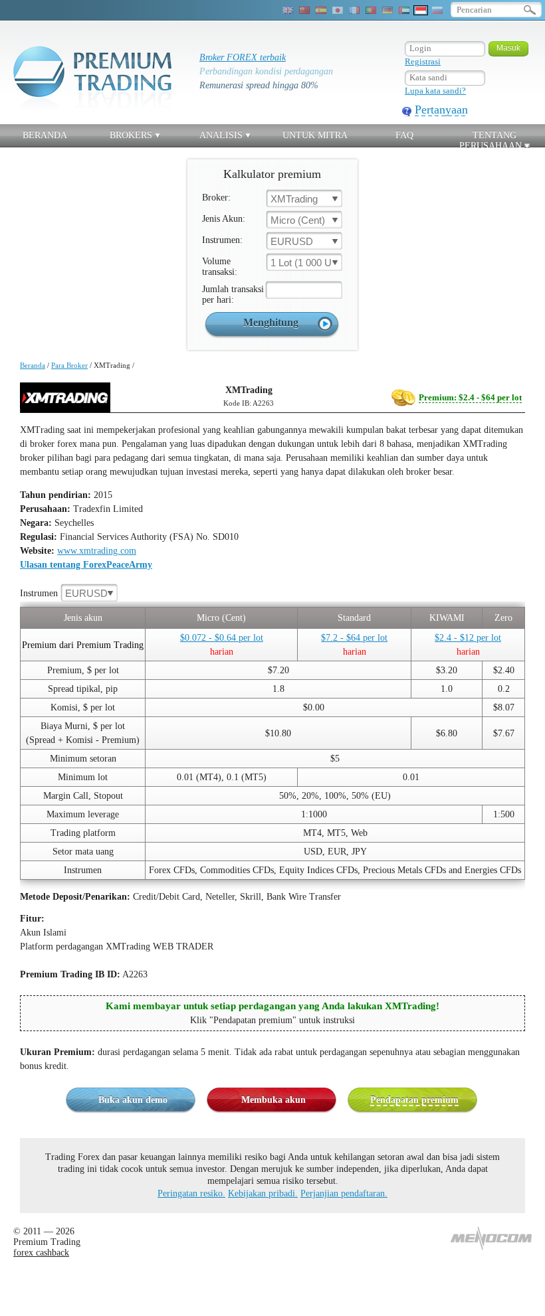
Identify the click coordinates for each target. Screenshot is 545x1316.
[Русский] (437, 10)
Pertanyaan (441, 109)
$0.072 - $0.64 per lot (221, 638)
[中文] (304, 10)
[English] (287, 10)
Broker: (216, 198)
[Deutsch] (387, 10)
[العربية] (404, 10)
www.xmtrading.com (96, 551)
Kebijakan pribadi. (263, 1193)
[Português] (371, 10)
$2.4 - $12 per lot (468, 638)
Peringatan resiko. (191, 1193)
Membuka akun (273, 1100)
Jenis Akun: (223, 219)
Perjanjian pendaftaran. (343, 1193)
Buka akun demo (132, 1100)
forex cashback (41, 1253)
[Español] (321, 10)
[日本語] (337, 10)
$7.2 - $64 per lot (354, 638)
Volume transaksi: (219, 266)
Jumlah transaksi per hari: (233, 294)
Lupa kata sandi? (435, 91)
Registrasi (423, 61)
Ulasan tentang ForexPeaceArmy (86, 565)
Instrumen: (222, 240)
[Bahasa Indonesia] (420, 10)
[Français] (354, 10)
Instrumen (64, 593)
